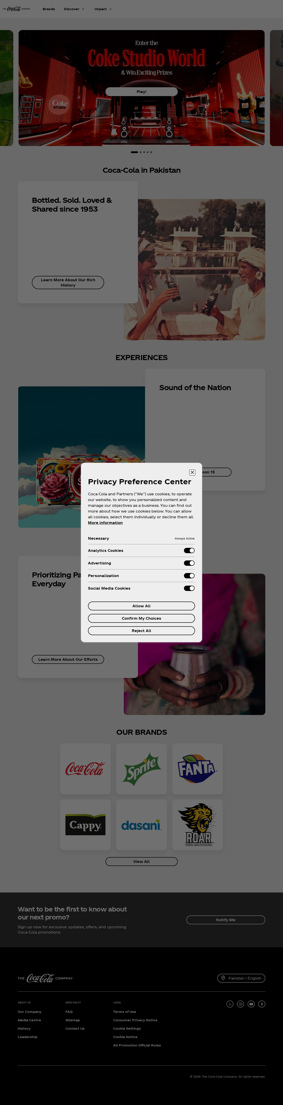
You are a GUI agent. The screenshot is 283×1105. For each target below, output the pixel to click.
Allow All (141, 606)
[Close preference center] (192, 472)
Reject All (141, 630)
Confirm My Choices (141, 618)
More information (105, 522)
